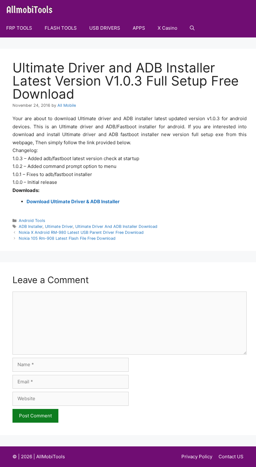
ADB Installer (30, 226)
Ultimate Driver (59, 226)
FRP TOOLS (19, 28)
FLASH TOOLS (61, 28)
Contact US (231, 457)
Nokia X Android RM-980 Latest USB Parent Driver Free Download (81, 232)
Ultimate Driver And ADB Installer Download (116, 226)
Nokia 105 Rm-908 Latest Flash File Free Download (67, 238)
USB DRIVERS (104, 28)
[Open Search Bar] (192, 28)
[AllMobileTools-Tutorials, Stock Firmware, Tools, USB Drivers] (31, 9)
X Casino (167, 28)
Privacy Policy (196, 457)
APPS (139, 28)
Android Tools (32, 220)
